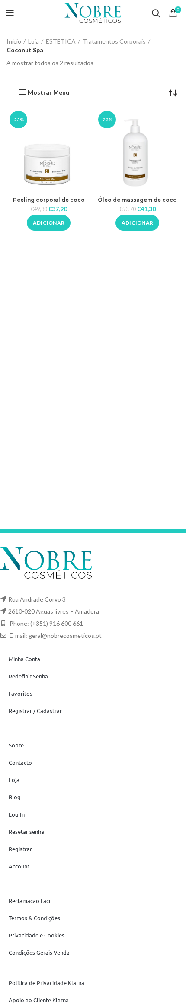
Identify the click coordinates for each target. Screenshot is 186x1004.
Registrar (20, 848)
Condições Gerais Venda (39, 952)
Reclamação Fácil (30, 900)
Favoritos (20, 693)
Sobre (16, 745)
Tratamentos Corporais (114, 41)
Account (19, 866)
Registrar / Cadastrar (35, 710)
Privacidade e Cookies (36, 935)
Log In (17, 814)
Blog (15, 797)
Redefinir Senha (28, 676)
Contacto (20, 762)
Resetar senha (26, 831)
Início (13, 41)
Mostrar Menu (48, 92)
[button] (49, 223)
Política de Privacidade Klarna (46, 982)
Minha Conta (24, 658)
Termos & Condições (34, 918)
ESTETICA (61, 41)
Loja (33, 41)
